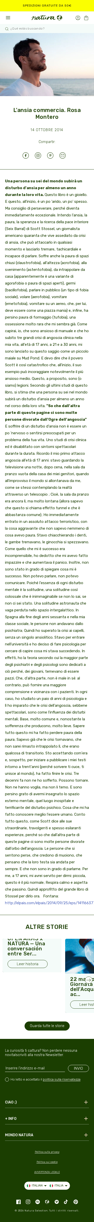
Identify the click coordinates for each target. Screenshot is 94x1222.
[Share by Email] (65, 155)
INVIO (78, 1068)
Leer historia (27, 964)
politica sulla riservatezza (61, 1079)
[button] (86, 18)
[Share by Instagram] (41, 155)
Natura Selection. (36, 1210)
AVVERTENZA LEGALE (47, 1172)
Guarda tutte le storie (47, 1026)
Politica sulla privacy (47, 1151)
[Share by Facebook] (29, 155)
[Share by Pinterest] (53, 155)
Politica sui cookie (47, 1161)
